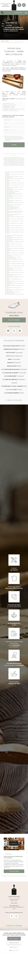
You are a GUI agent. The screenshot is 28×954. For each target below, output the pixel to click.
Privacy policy (14, 950)
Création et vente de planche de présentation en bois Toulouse (12, 207)
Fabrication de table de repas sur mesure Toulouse (14, 277)
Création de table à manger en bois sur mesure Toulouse (13, 201)
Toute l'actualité (14, 872)
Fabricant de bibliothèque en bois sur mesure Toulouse (13, 215)
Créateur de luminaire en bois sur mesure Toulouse (14, 174)
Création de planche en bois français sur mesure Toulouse (14, 196)
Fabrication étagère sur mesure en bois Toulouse (13, 286)
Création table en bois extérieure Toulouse (14, 211)
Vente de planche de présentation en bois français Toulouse (14, 290)
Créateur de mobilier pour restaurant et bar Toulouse (14, 179)
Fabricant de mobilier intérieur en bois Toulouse (13, 226)
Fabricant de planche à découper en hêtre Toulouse (14, 230)
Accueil (2, 41)
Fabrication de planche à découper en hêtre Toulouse (14, 266)
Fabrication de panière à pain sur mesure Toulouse (14, 262)
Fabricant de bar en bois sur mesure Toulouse (13, 213)
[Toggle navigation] (26, 13)
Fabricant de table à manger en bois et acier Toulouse (14, 242)
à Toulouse (13, 105)
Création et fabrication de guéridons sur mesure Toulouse (14, 205)
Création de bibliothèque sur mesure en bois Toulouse (15, 183)
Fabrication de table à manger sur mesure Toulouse (14, 273)
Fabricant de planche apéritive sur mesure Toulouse (14, 232)
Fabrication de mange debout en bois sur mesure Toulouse (14, 255)
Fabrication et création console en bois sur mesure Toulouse (14, 282)
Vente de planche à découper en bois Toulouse (13, 288)
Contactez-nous (18, 12)
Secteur (7, 41)
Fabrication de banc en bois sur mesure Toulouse (14, 247)
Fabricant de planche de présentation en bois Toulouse (14, 236)
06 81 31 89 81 (6, 6)
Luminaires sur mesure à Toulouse (10, 110)
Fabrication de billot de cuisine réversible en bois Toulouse (14, 249)
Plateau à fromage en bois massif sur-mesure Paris (14, 158)
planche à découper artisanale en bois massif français (14, 166)
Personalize (14, 947)
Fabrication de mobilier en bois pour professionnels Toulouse (13, 257)
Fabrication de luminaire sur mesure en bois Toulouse (15, 253)
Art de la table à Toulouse (8, 103)
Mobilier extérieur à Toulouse (9, 107)
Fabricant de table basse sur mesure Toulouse (13, 244)
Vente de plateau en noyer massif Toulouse (15, 294)
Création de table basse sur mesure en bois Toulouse (14, 203)
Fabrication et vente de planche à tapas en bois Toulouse (14, 284)
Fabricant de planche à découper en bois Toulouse (14, 228)
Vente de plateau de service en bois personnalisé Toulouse (13, 292)
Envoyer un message (14, 320)
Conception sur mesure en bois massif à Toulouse (13, 109)
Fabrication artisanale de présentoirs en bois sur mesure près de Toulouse (12, 857)
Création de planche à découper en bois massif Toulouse (14, 190)
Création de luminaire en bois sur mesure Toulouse (14, 185)
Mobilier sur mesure (7, 105)
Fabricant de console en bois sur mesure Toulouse (14, 221)
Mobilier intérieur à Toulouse (9, 106)
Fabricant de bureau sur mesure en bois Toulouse (14, 219)
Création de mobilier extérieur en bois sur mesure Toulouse (14, 188)
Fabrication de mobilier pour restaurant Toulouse (13, 260)
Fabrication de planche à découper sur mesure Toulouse (13, 268)
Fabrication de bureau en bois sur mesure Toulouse (14, 251)
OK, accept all (14, 938)
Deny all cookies (14, 942)
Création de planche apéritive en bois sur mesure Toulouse (14, 194)
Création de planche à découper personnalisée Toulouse (12, 192)
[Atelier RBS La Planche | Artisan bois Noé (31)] (2, 12)
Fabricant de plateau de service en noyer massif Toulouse (14, 240)
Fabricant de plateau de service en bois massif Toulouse (13, 238)
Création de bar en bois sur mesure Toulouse (13, 181)
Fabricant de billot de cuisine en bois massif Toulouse (14, 217)
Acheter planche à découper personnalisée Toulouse (14, 172)
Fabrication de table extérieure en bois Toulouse (13, 279)
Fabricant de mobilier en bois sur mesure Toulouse (14, 224)
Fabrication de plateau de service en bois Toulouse (14, 271)
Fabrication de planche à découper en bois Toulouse (14, 264)
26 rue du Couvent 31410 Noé (6, 4)
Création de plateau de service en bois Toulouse (13, 198)
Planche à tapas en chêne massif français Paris (14, 159)
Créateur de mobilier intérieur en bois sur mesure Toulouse (14, 177)
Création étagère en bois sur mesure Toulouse (13, 209)
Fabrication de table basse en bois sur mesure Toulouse (13, 275)
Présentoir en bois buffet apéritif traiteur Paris (13, 157)
